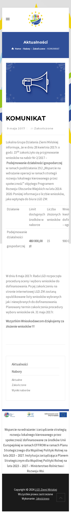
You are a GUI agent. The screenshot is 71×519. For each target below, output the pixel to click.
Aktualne (17, 380)
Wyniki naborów (21, 390)
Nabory (17, 371)
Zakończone (43, 128)
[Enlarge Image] (35, 82)
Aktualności (20, 364)
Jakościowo (42, 498)
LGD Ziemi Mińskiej (46, 489)
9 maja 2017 (16, 128)
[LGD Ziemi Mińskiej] (35, 19)
